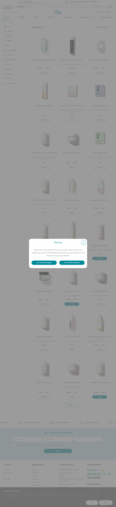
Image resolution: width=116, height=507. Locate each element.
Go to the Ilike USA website (72, 262)
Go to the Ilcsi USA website (44, 262)
